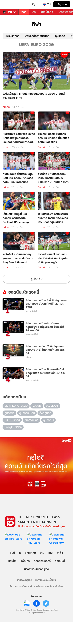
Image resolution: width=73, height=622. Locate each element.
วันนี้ (12, 553)
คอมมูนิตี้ (60, 561)
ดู (20, 553)
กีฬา (23, 12)
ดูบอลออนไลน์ (27, 413)
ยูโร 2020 (52, 406)
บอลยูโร (36, 406)
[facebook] (36, 603)
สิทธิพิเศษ (30, 553)
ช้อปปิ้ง (12, 561)
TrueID (9, 4)
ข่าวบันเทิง (47, 12)
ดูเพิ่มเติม (36, 278)
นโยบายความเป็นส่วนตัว (21, 586)
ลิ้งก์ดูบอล (45, 413)
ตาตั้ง (60, 553)
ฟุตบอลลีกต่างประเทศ (37, 36)
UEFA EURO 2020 (16, 406)
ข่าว (34, 12)
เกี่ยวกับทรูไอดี (24, 580)
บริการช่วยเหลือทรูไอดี (36, 569)
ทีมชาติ (6, 107)
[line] (27, 603)
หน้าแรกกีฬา (12, 36)
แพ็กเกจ (25, 561)
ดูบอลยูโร (48, 420)
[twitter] (46, 603)
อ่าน (9, 12)
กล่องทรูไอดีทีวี (42, 561)
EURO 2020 (12, 420)
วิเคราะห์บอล (32, 420)
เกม (50, 553)
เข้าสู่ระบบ (62, 4)
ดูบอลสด (60, 36)
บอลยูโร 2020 (13, 427)
